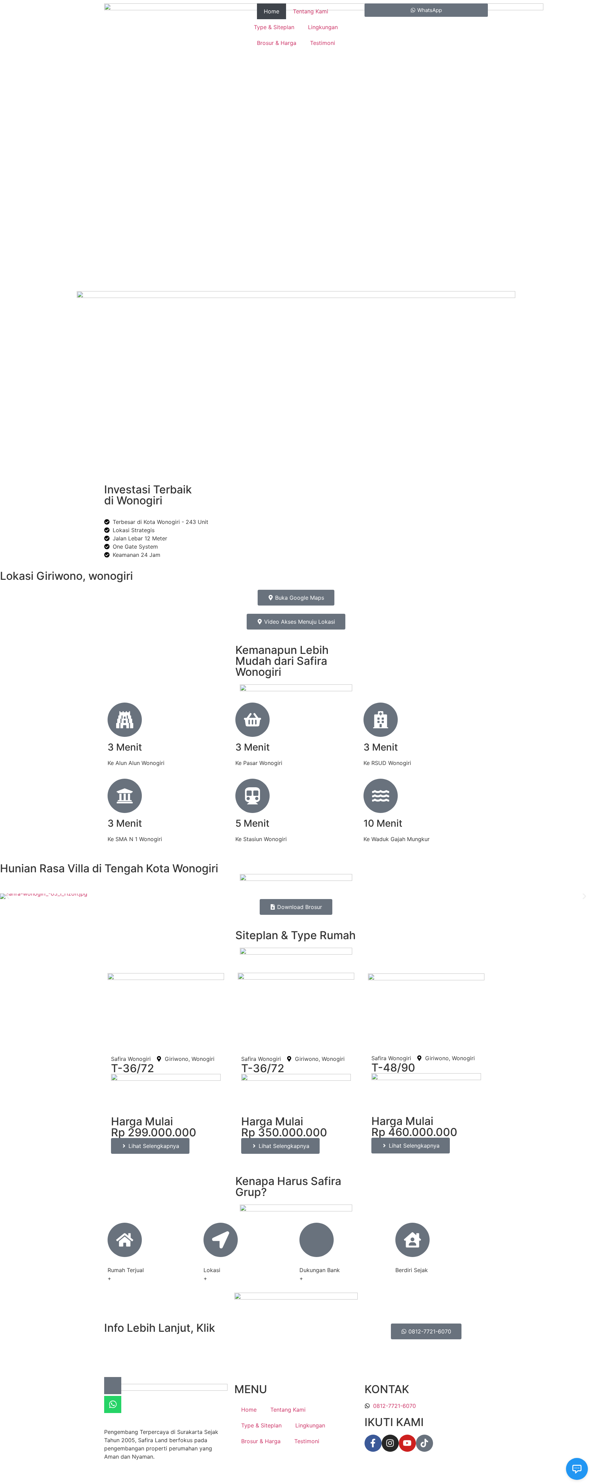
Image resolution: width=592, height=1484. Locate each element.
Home (271, 11)
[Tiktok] (424, 1443)
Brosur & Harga (276, 42)
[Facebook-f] (373, 1443)
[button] (7, 896)
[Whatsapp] (112, 1404)
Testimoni (322, 42)
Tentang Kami (310, 11)
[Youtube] (407, 1443)
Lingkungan (323, 27)
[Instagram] (390, 1443)
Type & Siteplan (274, 27)
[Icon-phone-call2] (112, 1385)
